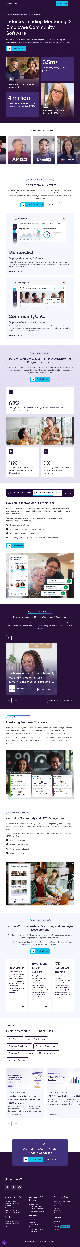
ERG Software (33, 1209)
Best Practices (15, 1044)
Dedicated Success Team (62, 1206)
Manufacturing (33, 1230)
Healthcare (32, 1227)
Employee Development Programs (12, 1210)
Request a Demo (59, 1218)
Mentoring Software (17, 1065)
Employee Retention (11, 1226)
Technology (33, 1237)
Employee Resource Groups (21, 1058)
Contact (56, 1235)
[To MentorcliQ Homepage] (11, 3)
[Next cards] (15, 1129)
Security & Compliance (61, 1211)
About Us (57, 1227)
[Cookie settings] (4, 1242)
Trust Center (58, 1213)
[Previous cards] (9, 1129)
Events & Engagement (36, 1214)
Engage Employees (11, 1215)
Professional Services (36, 1234)
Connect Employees (11, 1213)
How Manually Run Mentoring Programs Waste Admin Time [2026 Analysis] (24, 1105)
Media (31, 1232)
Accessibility (58, 1216)
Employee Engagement (46, 1051)
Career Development (36, 1044)
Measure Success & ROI (12, 1218)
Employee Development (19, 1051)
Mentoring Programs (48, 1058)
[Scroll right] (69, 493)
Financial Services (35, 1225)
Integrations (57, 1209)
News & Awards (59, 1229)
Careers (61, 1232)
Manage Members (35, 1212)
